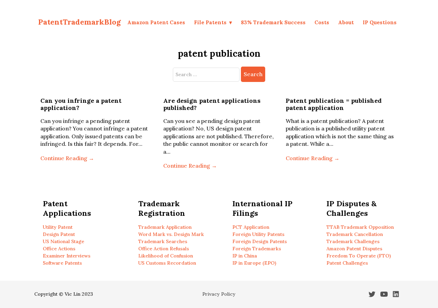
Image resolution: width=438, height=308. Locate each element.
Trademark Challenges (352, 241)
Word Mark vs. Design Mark (171, 234)
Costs (321, 22)
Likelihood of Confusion (165, 256)
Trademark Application (165, 227)
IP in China (244, 256)
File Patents (210, 22)
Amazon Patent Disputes (354, 249)
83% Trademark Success (273, 22)
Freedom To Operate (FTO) (358, 256)
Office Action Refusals (163, 249)
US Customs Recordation (167, 263)
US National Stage (63, 241)
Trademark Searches (162, 241)
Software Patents (62, 263)
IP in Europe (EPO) (254, 263)
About (346, 22)
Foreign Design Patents (259, 241)
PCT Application (250, 227)
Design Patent (59, 234)
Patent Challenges (347, 263)
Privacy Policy (218, 294)
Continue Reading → (67, 158)
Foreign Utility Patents (258, 234)
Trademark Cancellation (354, 234)
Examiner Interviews (66, 256)
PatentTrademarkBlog (79, 22)
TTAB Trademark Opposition (360, 227)
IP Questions (380, 22)
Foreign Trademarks (256, 249)
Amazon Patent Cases (156, 22)
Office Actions (59, 249)
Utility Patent (58, 227)
